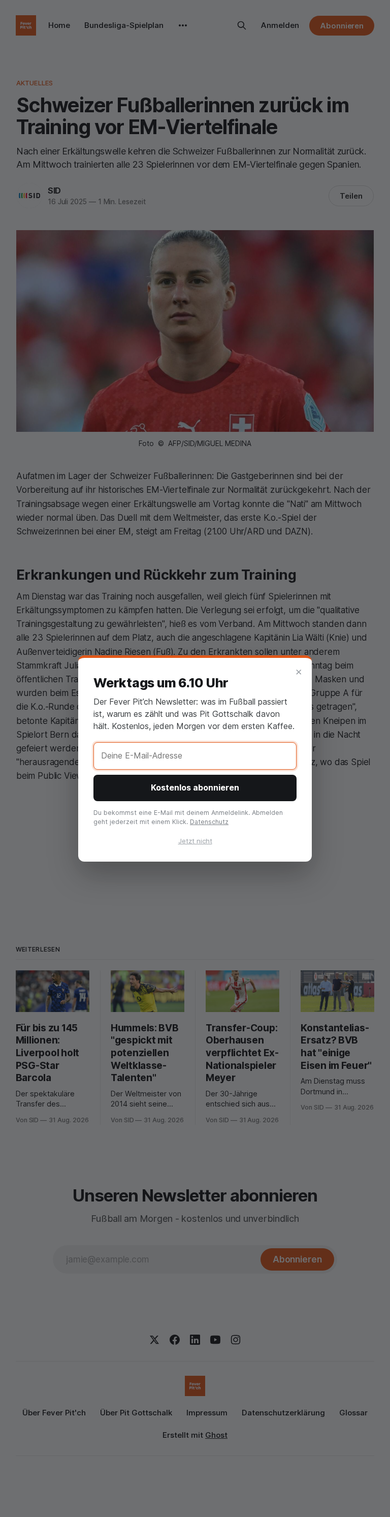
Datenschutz (209, 822)
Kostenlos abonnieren (195, 787)
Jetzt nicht (195, 841)
